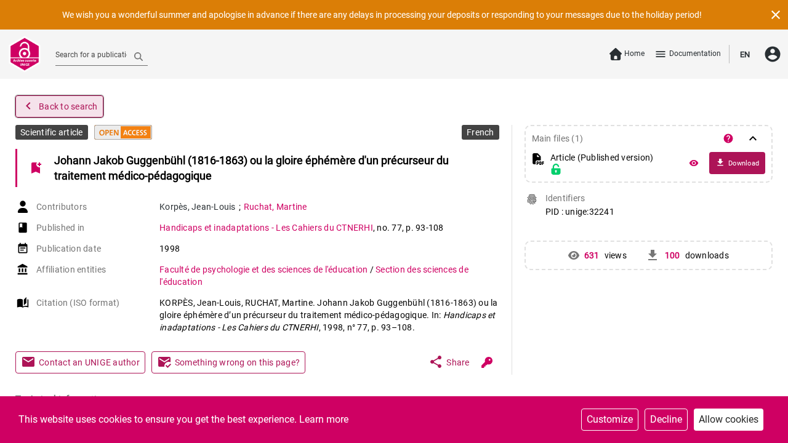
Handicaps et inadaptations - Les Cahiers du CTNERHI (266, 228)
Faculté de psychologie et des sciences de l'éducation (264, 269)
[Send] (138, 56)
